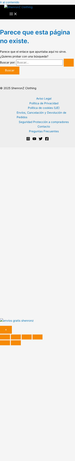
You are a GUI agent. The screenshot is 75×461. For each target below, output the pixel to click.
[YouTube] (34, 139)
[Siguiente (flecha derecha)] (16, 342)
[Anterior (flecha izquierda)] (5, 342)
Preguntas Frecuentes (44, 131)
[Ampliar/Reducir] (5, 336)
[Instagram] (28, 139)
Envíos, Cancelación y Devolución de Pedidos (41, 115)
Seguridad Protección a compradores (44, 122)
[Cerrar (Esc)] (37, 336)
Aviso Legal (43, 98)
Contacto (44, 126)
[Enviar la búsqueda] (69, 63)
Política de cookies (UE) (44, 107)
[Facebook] (47, 139)
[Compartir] (27, 336)
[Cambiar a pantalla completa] (16, 336)
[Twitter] (40, 139)
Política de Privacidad (43, 103)
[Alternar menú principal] (13, 14)
